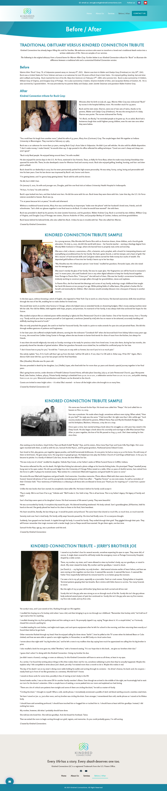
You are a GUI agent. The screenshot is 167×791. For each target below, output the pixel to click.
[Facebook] (139, 2)
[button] (139, 13)
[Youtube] (145, 2)
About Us (100, 13)
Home (89, 13)
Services (111, 13)
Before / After (124, 13)
